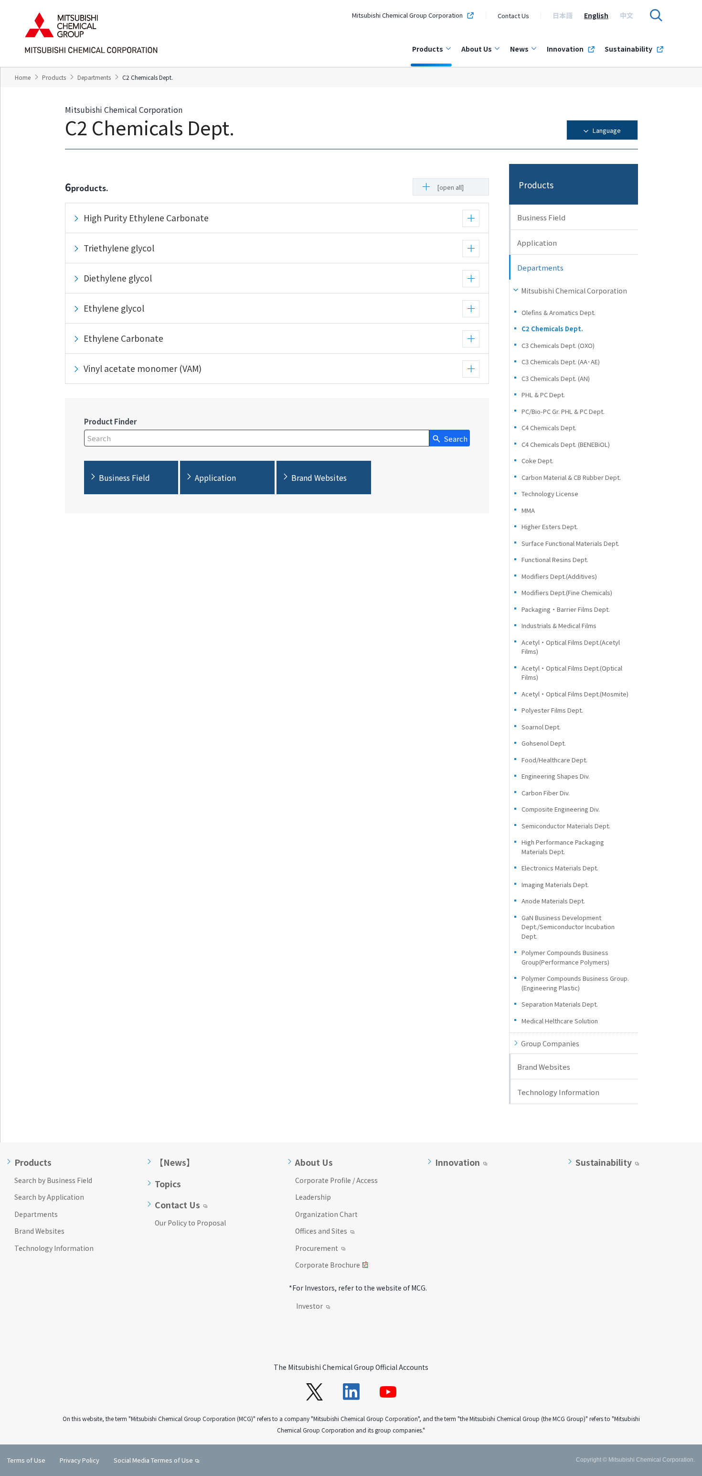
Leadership (313, 1197)
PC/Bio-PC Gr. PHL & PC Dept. (563, 411)
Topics (168, 1184)
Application (537, 243)
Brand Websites (543, 1067)
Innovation (565, 49)
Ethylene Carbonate (123, 338)
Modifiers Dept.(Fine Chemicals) (569, 592)
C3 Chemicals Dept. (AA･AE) (560, 361)
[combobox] (256, 438)
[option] (563, 15)
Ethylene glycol (114, 308)
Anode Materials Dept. (553, 900)
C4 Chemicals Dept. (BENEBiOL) (565, 444)
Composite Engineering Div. (560, 809)
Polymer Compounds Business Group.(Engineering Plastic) (575, 983)
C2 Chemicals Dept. (552, 328)
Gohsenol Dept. (543, 743)
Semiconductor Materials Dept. (565, 825)
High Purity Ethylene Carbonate (146, 218)
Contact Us (513, 15)
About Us (476, 49)
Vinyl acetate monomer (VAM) (143, 368)
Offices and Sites (321, 1231)
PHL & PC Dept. (543, 394)
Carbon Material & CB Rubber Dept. (571, 477)
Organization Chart (326, 1214)
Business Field (541, 217)
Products (427, 49)
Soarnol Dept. (541, 726)
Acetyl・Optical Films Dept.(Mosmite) (574, 693)
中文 (626, 15)
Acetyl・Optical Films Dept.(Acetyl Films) (570, 647)
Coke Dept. (537, 460)
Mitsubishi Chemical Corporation (574, 290)
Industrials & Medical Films (558, 625)
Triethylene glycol (119, 248)
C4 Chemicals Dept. (548, 427)
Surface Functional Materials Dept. (570, 543)
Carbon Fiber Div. (545, 792)
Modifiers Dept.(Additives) (559, 576)
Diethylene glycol (118, 278)
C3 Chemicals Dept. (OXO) (558, 345)
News (519, 49)
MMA (528, 510)
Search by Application (49, 1197)
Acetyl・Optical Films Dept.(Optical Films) (571, 672)
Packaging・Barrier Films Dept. (565, 609)
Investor (309, 1307)
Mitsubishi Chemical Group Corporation (407, 15)
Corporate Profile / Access (336, 1180)
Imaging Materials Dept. (555, 884)
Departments (36, 1214)
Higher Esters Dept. (549, 526)
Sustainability (628, 49)
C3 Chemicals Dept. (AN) (555, 378)
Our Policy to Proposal (190, 1222)
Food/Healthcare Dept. (554, 759)
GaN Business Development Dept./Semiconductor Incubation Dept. (568, 927)
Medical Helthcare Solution (559, 1020)
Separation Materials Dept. (559, 1004)
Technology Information (558, 1092)
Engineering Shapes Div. (555, 776)
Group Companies (550, 1043)
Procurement (316, 1249)
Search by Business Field (53, 1180)
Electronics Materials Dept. (559, 867)
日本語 (563, 15)
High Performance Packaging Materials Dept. (562, 846)
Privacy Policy (79, 1460)
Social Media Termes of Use (153, 1460)
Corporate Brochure (327, 1265)
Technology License (549, 493)
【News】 (175, 1162)
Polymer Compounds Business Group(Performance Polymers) (565, 957)
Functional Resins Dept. (554, 559)
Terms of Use (26, 1460)
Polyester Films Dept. (552, 710)
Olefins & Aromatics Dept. (558, 312)
